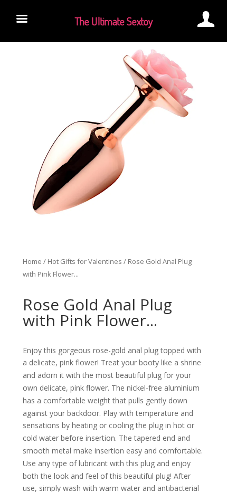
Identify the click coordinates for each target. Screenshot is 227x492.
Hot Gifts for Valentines (85, 261)
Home (32, 261)
